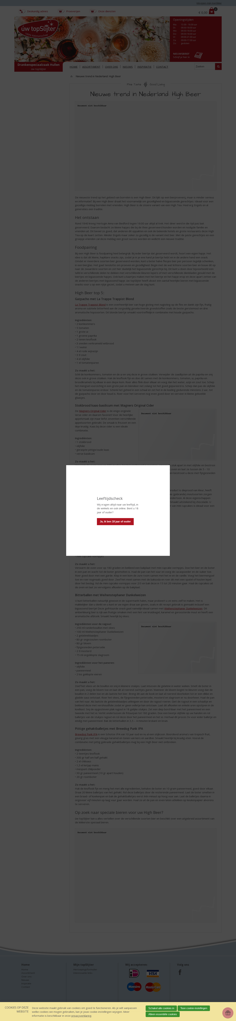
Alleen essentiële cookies (162, 1014)
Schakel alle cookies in (161, 1008)
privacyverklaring (81, 1015)
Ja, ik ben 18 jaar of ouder (115, 521)
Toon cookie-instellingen (193, 1008)
